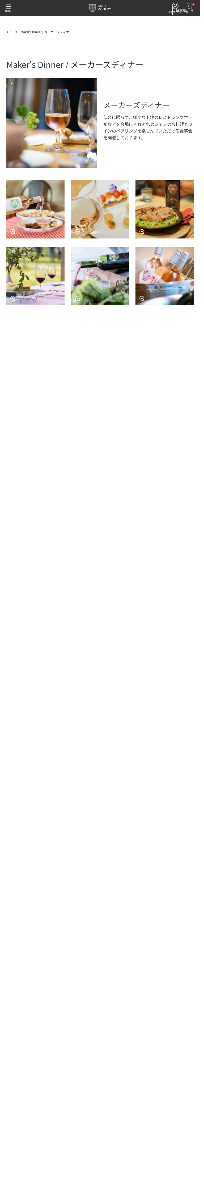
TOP (8, 32)
